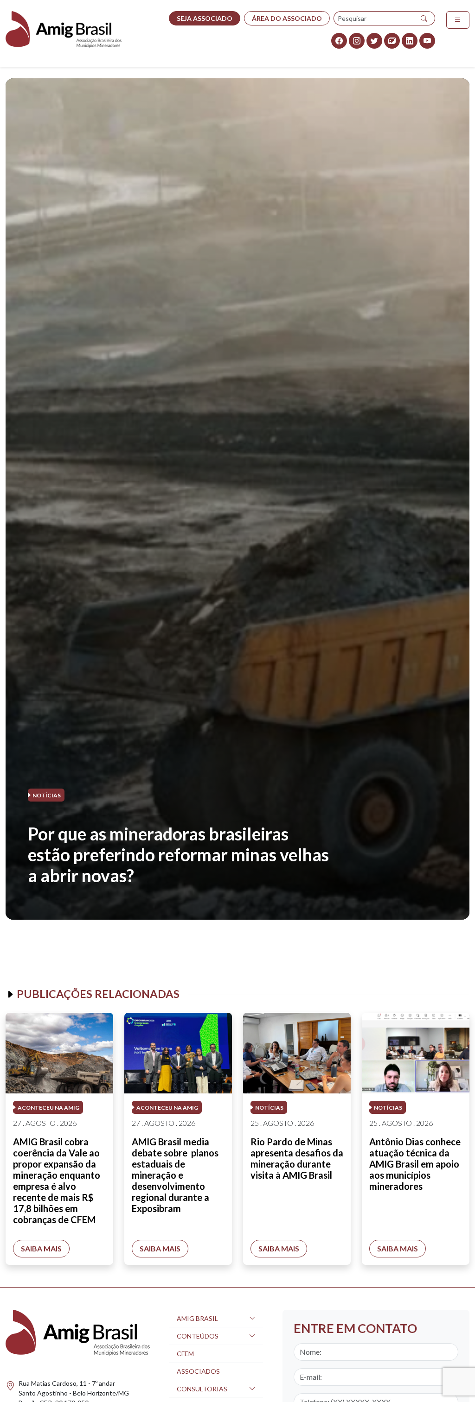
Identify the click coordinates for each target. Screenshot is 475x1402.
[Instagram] (357, 41)
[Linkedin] (409, 41)
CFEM (185, 1354)
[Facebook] (339, 41)
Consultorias (202, 1389)
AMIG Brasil (197, 1318)
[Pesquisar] (424, 18)
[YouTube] (427, 41)
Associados (198, 1371)
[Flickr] (392, 41)
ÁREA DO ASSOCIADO (287, 18)
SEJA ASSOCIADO (204, 18)
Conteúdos (197, 1336)
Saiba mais (41, 1248)
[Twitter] (374, 41)
